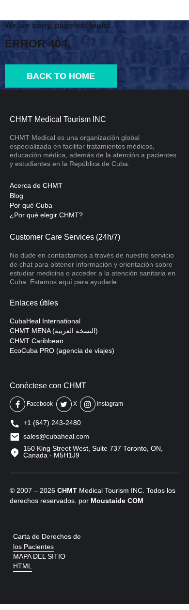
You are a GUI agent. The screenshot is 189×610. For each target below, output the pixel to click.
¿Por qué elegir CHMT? (46, 215)
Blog (16, 195)
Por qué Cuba (31, 205)
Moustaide (108, 500)
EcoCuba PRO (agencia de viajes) (62, 350)
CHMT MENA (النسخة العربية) (54, 331)
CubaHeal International (45, 321)
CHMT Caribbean (36, 341)
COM (135, 500)
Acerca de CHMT (36, 185)
